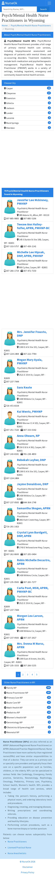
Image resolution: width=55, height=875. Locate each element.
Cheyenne (28, 93)
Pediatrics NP (28, 712)
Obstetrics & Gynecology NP (28, 727)
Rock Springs (28, 123)
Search (43, 9)
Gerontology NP (28, 722)
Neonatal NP (28, 732)
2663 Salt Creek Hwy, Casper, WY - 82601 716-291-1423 (28, 517)
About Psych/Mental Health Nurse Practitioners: (27, 34)
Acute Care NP (28, 702)
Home (5, 25)
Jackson (28, 108)
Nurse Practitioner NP (28, 692)
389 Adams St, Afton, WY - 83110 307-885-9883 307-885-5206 (27, 209)
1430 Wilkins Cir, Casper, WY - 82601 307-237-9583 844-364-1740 (27, 493)
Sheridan (28, 127)
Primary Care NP (28, 697)
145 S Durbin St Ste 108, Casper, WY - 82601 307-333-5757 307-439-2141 (27, 235)
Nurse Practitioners (17, 841)
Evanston (28, 98)
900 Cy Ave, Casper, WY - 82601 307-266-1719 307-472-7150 (27, 261)
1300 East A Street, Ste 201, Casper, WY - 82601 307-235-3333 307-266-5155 (25, 654)
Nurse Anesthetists (17, 853)
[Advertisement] (27, 160)
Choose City (10, 83)
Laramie (28, 118)
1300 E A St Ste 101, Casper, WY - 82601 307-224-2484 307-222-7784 (27, 342)
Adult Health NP (28, 707)
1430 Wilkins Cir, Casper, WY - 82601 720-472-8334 (26, 396)
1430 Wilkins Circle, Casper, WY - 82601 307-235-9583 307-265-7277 (27, 570)
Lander (28, 113)
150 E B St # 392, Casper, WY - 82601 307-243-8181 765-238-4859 (26, 444)
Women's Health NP (28, 717)
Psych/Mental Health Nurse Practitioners (31, 25)
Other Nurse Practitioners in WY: (19, 682)
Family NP (28, 687)
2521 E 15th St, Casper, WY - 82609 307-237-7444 (25, 370)
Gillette (28, 103)
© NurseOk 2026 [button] (27, 861)
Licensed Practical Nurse (19, 847)
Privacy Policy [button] (27, 872)
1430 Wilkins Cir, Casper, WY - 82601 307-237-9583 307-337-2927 (25, 626)
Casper (28, 88)
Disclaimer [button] (27, 867)
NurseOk (11, 3)
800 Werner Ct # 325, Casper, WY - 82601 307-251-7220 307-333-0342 (28, 420)
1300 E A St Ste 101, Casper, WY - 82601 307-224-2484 (28, 469)
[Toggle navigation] (49, 3)
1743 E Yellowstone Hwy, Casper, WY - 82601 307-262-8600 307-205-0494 (27, 543)
